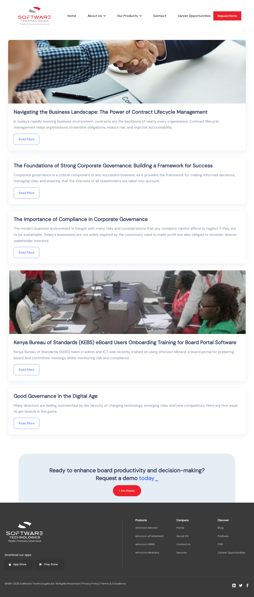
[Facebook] (247, 585)
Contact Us (183, 544)
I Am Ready (127, 491)
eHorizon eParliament (149, 536)
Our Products (127, 15)
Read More (26, 139)
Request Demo (227, 15)
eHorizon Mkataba (147, 552)
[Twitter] (240, 585)
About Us (95, 15)
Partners (223, 536)
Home (71, 15)
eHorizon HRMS (145, 544)
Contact (159, 15)
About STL (182, 536)
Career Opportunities (194, 15)
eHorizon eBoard (146, 528)
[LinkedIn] (234, 585)
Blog (220, 528)
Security (181, 552)
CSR (220, 544)
